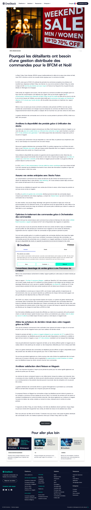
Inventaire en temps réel (30, 480)
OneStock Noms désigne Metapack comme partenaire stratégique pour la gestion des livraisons (18, 457)
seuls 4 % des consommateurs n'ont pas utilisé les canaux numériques (40, 165)
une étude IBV (56, 284)
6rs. (88, 507)
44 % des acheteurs (44, 338)
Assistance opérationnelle (30, 497)
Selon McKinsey (43, 180)
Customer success (42, 498)
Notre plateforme (28, 475)
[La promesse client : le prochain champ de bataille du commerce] (45, 443)
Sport (55, 482)
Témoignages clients (77, 482)
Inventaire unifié (57, 488)
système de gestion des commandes (32, 194)
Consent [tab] (26, 249)
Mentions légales (15, 507)
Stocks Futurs (55, 196)
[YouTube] (6, 490)
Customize (44, 264)
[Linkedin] (3, 490)
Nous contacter (45, 423)
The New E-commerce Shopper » (35, 280)
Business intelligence (29, 499)
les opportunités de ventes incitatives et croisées (59, 358)
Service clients (28, 486)
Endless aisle (57, 497)
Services (40, 492)
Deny (26, 264)
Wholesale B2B (57, 486)
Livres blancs (76, 478)
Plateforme (40, 489)
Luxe (55, 480)
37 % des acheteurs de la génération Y (28, 133)
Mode (55, 475)
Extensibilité (41, 481)
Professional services (43, 496)
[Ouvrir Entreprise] (50, 3)
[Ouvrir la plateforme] (25, 3)
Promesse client (57, 490)
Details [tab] (45, 249)
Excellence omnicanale (59, 492)
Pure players (56, 484)
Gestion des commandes (31, 477)
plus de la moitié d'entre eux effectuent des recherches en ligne (41, 131)
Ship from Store (57, 494)
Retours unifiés (28, 488)
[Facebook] (11, 490)
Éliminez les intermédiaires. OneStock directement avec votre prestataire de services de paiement (70, 457)
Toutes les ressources (77, 475)
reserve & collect (22, 316)
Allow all (65, 264)
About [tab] (65, 249)
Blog (74, 476)
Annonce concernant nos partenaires (15, 452)
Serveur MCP (41, 483)
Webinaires (75, 480)
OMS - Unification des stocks (15, 50)
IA (35, 452)
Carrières (75, 491)
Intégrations (41, 479)
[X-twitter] (9, 490)
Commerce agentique (30, 496)
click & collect (70, 314)
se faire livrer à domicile (29, 159)
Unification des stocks (29, 148)
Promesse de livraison (30, 482)
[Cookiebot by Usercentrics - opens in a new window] (68, 245)
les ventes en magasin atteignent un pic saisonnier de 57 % (48, 334)
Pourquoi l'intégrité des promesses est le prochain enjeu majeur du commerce (45, 456)
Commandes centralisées (59, 495)
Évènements (75, 495)
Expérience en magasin (30, 490)
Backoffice (40, 477)
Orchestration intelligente (30, 484)
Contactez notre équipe (9, 486)
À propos (75, 489)
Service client (41, 494)
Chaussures (56, 478)
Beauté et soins (57, 476)
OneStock (63, 452)
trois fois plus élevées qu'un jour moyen (35, 86)
